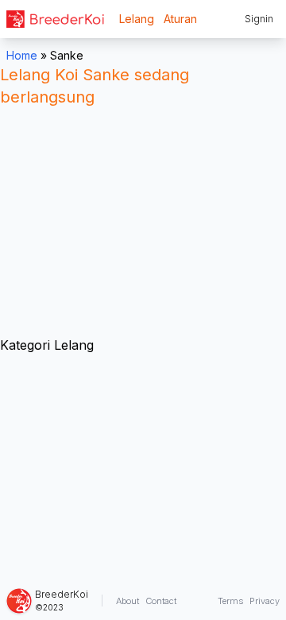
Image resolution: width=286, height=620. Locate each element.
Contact (160, 600)
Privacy (264, 600)
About (127, 600)
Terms (230, 600)
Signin (259, 19)
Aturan (180, 18)
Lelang (136, 18)
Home (21, 55)
